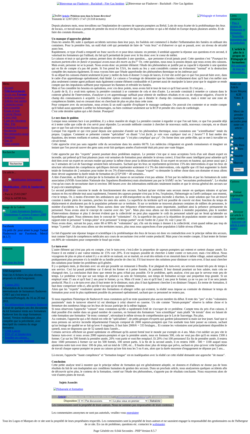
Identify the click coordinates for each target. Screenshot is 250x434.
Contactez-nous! (13, 104)
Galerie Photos (12, 114)
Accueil (8, 87)
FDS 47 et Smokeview (18, 334)
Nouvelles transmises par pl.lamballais (238, 39)
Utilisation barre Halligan (19, 340)
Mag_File (9, 124)
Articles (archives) (14, 97)
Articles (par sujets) (15, 101)
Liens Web (10, 117)
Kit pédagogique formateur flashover (26, 304)
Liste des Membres (15, 120)
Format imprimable (236, 200)
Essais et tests (12, 110)
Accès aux (15, 94)
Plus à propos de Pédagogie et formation (237, 27)
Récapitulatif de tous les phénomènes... (238, 69)
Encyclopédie (12, 107)
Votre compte (12, 143)
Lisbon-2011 (12, 284)
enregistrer (133, 412)
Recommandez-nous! (16, 133)
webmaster (158, 424)
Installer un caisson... (17, 337)
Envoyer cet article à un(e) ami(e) (238, 225)
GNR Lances (12, 330)
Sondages (9, 137)
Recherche (10, 130)
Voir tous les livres (13, 262)
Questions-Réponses (16, 127)
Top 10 (8, 140)
